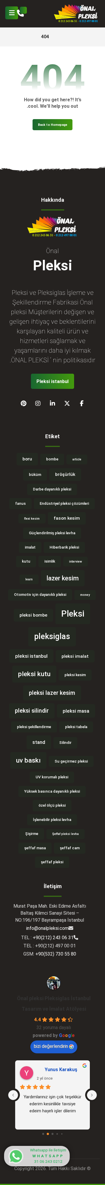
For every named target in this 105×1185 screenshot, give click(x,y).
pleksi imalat (75, 656)
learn (29, 579)
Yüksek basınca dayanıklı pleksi (52, 791)
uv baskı (28, 760)
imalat (30, 547)
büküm (35, 474)
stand (38, 742)
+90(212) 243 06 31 (53, 937)
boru (27, 459)
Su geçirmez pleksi (71, 761)
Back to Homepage (52, 124)
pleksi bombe (33, 615)
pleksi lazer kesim (52, 693)
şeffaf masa (35, 848)
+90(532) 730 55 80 (55, 954)
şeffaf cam (70, 848)
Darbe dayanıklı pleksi (52, 489)
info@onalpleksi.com (47, 928)
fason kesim (67, 518)
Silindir (65, 742)
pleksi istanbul (31, 656)
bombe (52, 459)
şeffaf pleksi (52, 862)
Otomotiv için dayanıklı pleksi (40, 594)
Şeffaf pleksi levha (65, 834)
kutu (26, 561)
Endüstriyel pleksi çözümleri (64, 503)
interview (75, 561)
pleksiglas (52, 636)
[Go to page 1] (48, 1134)
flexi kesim (32, 519)
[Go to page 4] (61, 1133)
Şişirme (31, 833)
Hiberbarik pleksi (64, 547)
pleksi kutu (34, 674)
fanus (20, 503)
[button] (11, 12)
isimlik (49, 561)
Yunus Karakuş (61, 1069)
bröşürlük (65, 474)
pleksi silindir (32, 710)
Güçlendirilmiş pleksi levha (52, 533)
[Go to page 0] (43, 1134)
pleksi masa (76, 711)
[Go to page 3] (57, 1133)
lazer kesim (63, 578)
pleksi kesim (75, 675)
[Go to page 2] (52, 1134)
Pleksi (72, 614)
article (76, 459)
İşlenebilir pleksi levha (52, 819)
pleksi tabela (76, 727)
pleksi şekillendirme (34, 727)
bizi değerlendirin (51, 1046)
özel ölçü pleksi (52, 805)
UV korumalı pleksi (52, 777)
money (85, 595)
